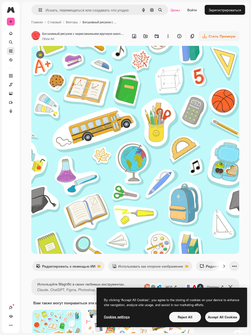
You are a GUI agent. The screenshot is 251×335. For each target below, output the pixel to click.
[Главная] (11, 33)
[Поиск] (11, 42)
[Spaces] (11, 85)
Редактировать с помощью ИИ (65, 267)
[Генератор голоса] (11, 111)
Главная (37, 22)
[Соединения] (11, 307)
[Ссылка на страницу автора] (35, 36)
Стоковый (54, 22)
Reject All (185, 317)
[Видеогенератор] (11, 102)
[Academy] (11, 316)
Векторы (72, 22)
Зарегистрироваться (225, 9)
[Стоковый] (11, 51)
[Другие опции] (168, 36)
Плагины (213, 287)
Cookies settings (117, 316)
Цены (175, 9)
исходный (64, 55)
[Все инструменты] (11, 76)
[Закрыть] (230, 287)
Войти (192, 9)
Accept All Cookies (222, 317)
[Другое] (11, 325)
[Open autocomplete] (38, 10)
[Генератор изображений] (11, 93)
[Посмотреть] (11, 60)
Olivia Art (48, 39)
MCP (169, 287)
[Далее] (224, 266)
